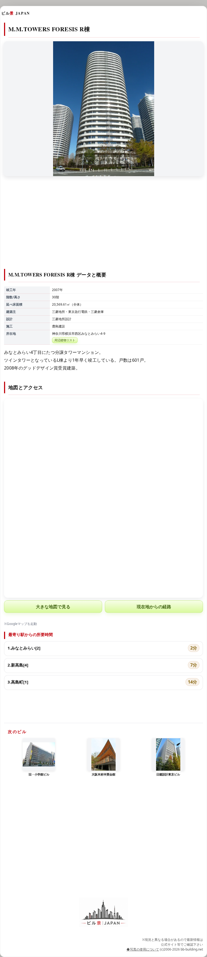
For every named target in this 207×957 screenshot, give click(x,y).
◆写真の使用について (142, 949)
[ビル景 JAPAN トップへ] (103, 912)
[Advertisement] (103, 226)
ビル (15, 13)
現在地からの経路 (154, 607)
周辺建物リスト (64, 340)
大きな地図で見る (53, 607)
